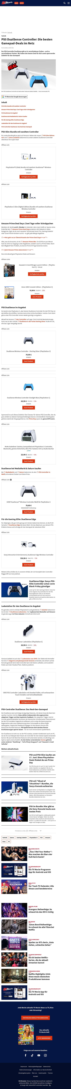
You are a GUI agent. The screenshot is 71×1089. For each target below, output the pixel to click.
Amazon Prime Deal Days (21, 229)
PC (9, 841)
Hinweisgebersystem (24, 1073)
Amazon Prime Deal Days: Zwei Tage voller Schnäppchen (18, 109)
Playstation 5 (33, 837)
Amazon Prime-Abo (29, 242)
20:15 (21, 3)
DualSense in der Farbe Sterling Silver (32, 321)
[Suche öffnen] (64, 3)
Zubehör (45, 610)
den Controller (21, 319)
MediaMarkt (10, 472)
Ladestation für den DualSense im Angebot (14, 123)
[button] (28, 114)
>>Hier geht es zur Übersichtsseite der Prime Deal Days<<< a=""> (25, 237)
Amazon (47, 837)
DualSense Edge (14, 525)
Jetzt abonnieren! (44, 1038)
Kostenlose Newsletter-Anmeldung (35, 1018)
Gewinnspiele (42, 1073)
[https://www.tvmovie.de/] (7, 2)
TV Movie (4, 32)
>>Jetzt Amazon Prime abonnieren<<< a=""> (18, 250)
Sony (3, 841)
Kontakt (35, 1076)
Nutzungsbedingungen (35, 1066)
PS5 (41, 837)
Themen (50, 1073)
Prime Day (32, 419)
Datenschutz (46, 1066)
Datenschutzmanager (25, 1070)
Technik (9, 32)
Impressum (24, 1066)
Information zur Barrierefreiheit (42, 1070)
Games (43, 740)
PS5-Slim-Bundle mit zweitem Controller (13, 106)
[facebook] (25, 1055)
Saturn (21, 472)
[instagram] (45, 1055)
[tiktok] (32, 1055)
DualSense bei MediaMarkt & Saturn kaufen (14, 116)
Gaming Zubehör (22, 837)
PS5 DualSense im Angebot (9, 113)
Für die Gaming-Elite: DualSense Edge (12, 120)
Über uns (34, 1073)
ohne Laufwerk (14, 138)
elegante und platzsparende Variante (22, 661)
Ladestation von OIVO (29, 659)
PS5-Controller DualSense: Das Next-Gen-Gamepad (16, 127)
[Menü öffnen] (69, 3)
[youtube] (38, 1055)
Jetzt (16, 3)
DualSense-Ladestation (18, 612)
